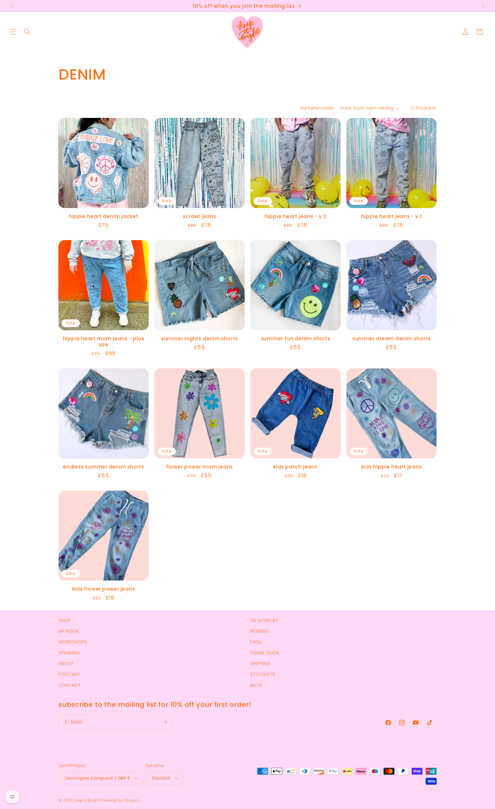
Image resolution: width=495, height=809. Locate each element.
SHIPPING (260, 663)
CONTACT (69, 685)
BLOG (256, 685)
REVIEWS (259, 631)
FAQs (256, 642)
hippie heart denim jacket (103, 216)
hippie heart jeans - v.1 (391, 216)
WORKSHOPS (72, 642)
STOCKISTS (262, 674)
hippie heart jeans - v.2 (296, 216)
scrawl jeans (199, 216)
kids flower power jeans (103, 589)
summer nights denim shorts (199, 339)
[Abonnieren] (165, 722)
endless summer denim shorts (103, 467)
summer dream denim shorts (391, 339)
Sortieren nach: (317, 108)
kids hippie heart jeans (391, 467)
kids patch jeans (295, 467)
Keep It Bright (87, 800)
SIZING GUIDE (264, 653)
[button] (13, 32)
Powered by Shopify (120, 800)
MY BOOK (68, 631)
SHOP (64, 621)
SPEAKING (69, 653)
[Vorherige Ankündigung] (11, 6)
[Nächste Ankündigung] (483, 6)
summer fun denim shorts (295, 339)
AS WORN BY (264, 621)
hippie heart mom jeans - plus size (103, 342)
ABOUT (66, 663)
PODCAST (69, 674)
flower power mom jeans (199, 467)
